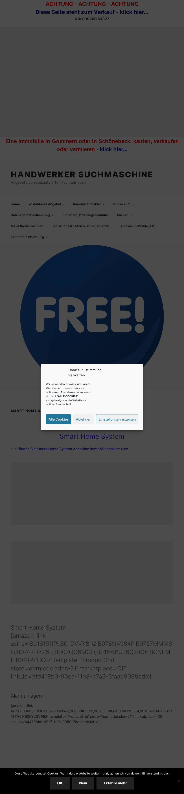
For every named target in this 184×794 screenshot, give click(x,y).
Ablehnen (83, 419)
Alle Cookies (58, 419)
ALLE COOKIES (67, 396)
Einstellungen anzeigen (117, 419)
